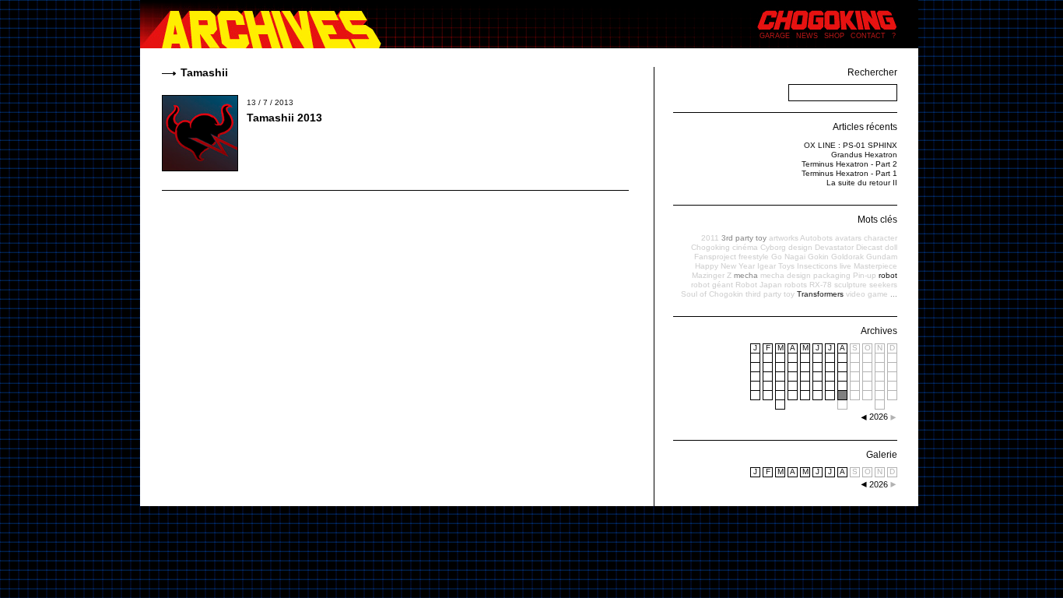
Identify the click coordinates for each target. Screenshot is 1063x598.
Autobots (816, 238)
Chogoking (710, 247)
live (845, 266)
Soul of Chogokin (712, 294)
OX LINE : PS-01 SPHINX (850, 145)
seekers (883, 284)
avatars (848, 238)
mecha (746, 275)
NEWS (807, 36)
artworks (783, 238)
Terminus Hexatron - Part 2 (849, 164)
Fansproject (715, 256)
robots (795, 284)
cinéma (745, 247)
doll (891, 247)
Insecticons (817, 266)
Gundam (881, 256)
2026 (878, 484)
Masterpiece (875, 266)
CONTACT (868, 36)
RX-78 (820, 284)
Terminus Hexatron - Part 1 (849, 173)
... (893, 294)
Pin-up (864, 275)
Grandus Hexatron (864, 154)
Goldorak (847, 256)
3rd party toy (744, 238)
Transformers (820, 294)
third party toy (770, 294)
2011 (710, 238)
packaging (832, 275)
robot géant (712, 284)
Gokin (818, 256)
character (880, 238)
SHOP (834, 36)
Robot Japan (758, 284)
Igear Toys (776, 266)
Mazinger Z (711, 275)
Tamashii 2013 (284, 117)
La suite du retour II (861, 182)
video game (867, 294)
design (800, 247)
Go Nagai (788, 256)
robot (888, 275)
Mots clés (877, 219)
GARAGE (775, 36)
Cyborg (773, 247)
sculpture (850, 284)
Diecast (869, 247)
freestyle (753, 256)
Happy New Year (725, 266)
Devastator (834, 247)
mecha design (785, 275)
